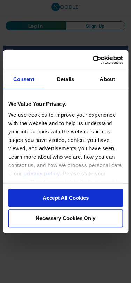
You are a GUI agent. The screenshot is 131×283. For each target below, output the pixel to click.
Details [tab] (65, 79)
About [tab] (107, 79)
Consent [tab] (23, 79)
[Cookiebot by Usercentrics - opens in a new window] (93, 59)
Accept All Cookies (66, 198)
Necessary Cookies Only (65, 219)
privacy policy (41, 173)
